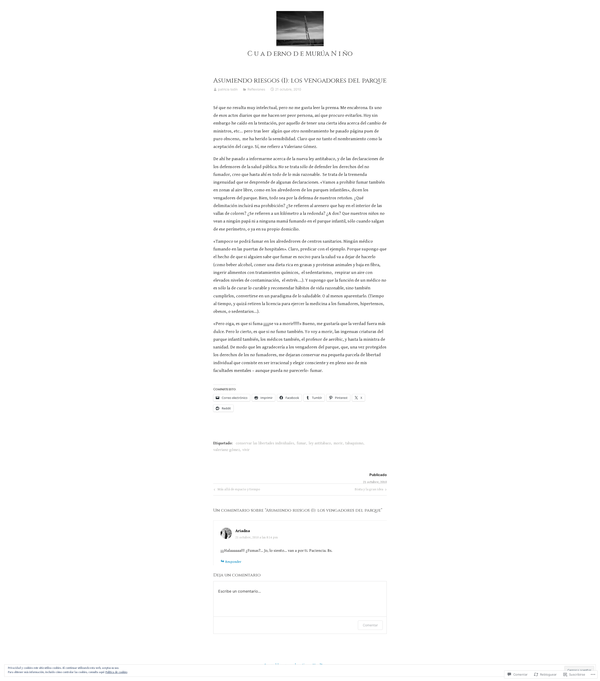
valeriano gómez (226, 450)
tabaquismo (354, 443)
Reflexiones (256, 89)
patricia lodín (228, 89)
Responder (233, 562)
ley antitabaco (320, 443)
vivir (246, 450)
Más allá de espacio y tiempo (236, 490)
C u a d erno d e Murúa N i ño (300, 53)
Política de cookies (116, 672)
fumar (301, 443)
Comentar (370, 625)
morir (338, 443)
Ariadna (242, 531)
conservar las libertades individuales (265, 443)
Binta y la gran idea (369, 490)
